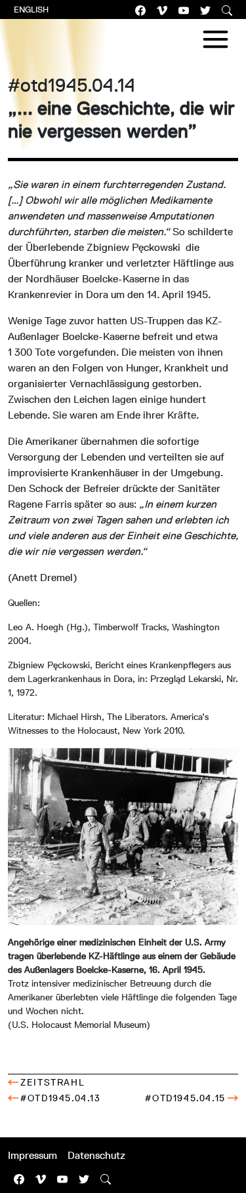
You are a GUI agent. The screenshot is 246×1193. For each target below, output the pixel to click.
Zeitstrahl (52, 1082)
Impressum (32, 1155)
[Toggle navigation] (215, 39)
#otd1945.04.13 (60, 1098)
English (31, 9)
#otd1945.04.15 (185, 1098)
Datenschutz (96, 1155)
